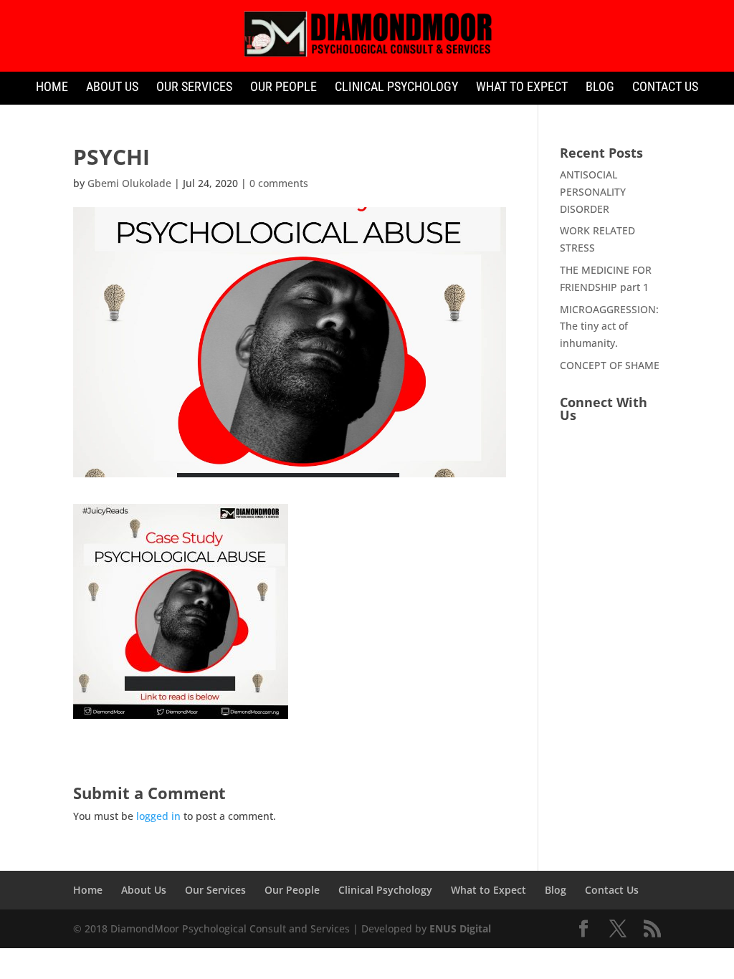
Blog (600, 88)
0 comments (278, 183)
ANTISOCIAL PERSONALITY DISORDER (593, 192)
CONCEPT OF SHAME (609, 365)
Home (52, 88)
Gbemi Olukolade (129, 183)
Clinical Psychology (396, 88)
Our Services (194, 88)
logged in (158, 816)
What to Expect (522, 88)
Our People (283, 88)
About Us (112, 88)
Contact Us (665, 88)
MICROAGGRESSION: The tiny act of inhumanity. (609, 326)
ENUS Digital (460, 928)
